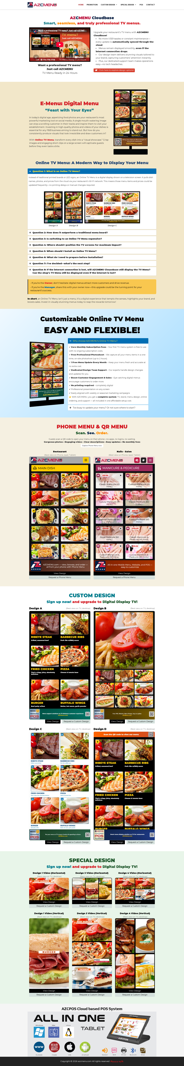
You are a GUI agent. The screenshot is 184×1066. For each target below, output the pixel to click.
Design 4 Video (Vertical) (135, 913)
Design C (35, 729)
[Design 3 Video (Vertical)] (92, 953)
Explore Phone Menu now (92, 446)
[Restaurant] (59, 514)
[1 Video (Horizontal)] (49, 889)
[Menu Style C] (112, 223)
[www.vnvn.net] (117, 1061)
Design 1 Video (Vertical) (49, 913)
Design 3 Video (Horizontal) (91, 873)
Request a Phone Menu (60, 577)
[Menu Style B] (73, 223)
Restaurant (60, 451)
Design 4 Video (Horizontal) (135, 873)
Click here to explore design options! (116, 70)
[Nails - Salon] (124, 514)
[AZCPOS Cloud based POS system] (92, 1034)
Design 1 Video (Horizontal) (49, 873)
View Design (60, 573)
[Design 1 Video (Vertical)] (49, 953)
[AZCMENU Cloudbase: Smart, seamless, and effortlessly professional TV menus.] (42, 4)
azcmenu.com (85, 1061)
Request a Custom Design (76, 721)
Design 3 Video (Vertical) (92, 913)
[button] (109, 5)
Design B (100, 608)
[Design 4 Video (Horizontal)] (135, 889)
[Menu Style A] (53, 223)
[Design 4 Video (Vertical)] (135, 953)
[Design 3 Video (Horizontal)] (92, 889)
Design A (35, 608)
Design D (100, 729)
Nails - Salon (124, 451)
